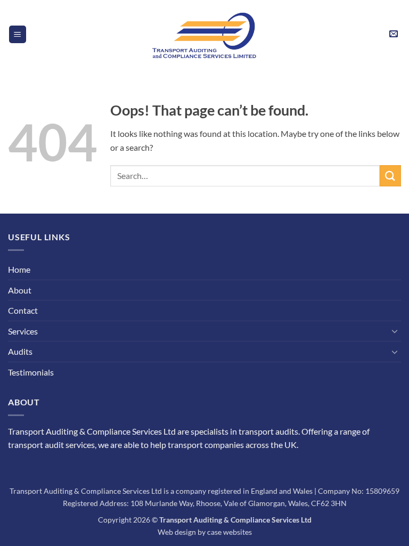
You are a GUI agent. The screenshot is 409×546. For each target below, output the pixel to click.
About (19, 290)
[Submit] (390, 175)
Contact (23, 310)
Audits (20, 351)
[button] (17, 34)
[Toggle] (394, 330)
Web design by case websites (205, 531)
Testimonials (31, 372)
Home (19, 269)
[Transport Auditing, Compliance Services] (204, 34)
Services (23, 331)
